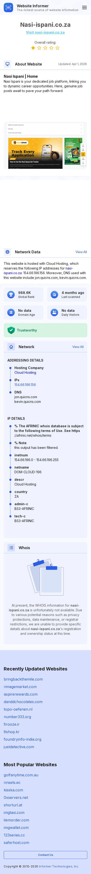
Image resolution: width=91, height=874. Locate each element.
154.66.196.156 (25, 385)
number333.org (17, 716)
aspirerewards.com (21, 694)
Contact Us (45, 855)
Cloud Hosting (25, 372)
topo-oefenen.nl (18, 709)
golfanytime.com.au (21, 775)
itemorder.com (16, 820)
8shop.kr (12, 731)
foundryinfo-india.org (22, 739)
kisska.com (13, 790)
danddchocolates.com (23, 701)
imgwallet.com (16, 827)
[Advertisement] (45, 107)
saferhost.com (16, 842)
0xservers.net (16, 797)
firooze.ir (12, 724)
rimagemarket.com (20, 686)
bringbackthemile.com (23, 679)
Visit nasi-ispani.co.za (45, 32)
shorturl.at (13, 805)
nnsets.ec (12, 782)
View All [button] (81, 252)
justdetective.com (19, 746)
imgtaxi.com (14, 812)
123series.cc (14, 835)
